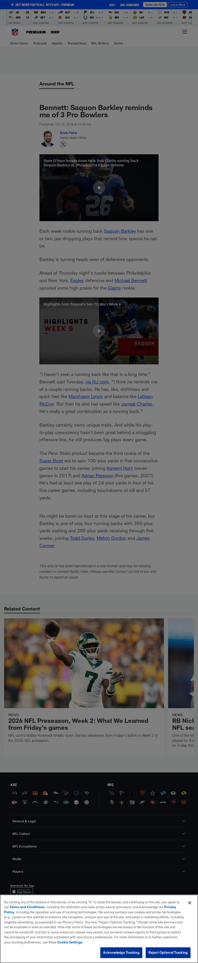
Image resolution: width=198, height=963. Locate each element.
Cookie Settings (69, 942)
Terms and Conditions (27, 907)
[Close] (189, 902)
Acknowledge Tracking (121, 952)
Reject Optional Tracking (168, 952)
